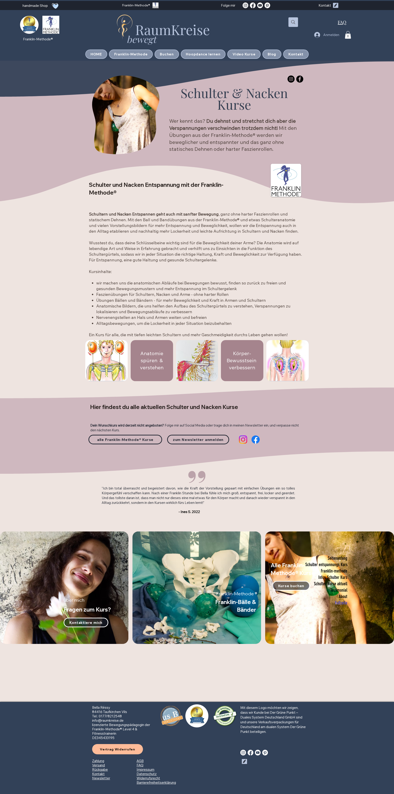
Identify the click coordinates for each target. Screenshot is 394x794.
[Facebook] (253, 5)
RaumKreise (172, 29)
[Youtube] (260, 5)
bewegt (142, 39)
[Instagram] (245, 5)
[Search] (293, 22)
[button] (348, 35)
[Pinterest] (267, 5)
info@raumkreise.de (108, 720)
